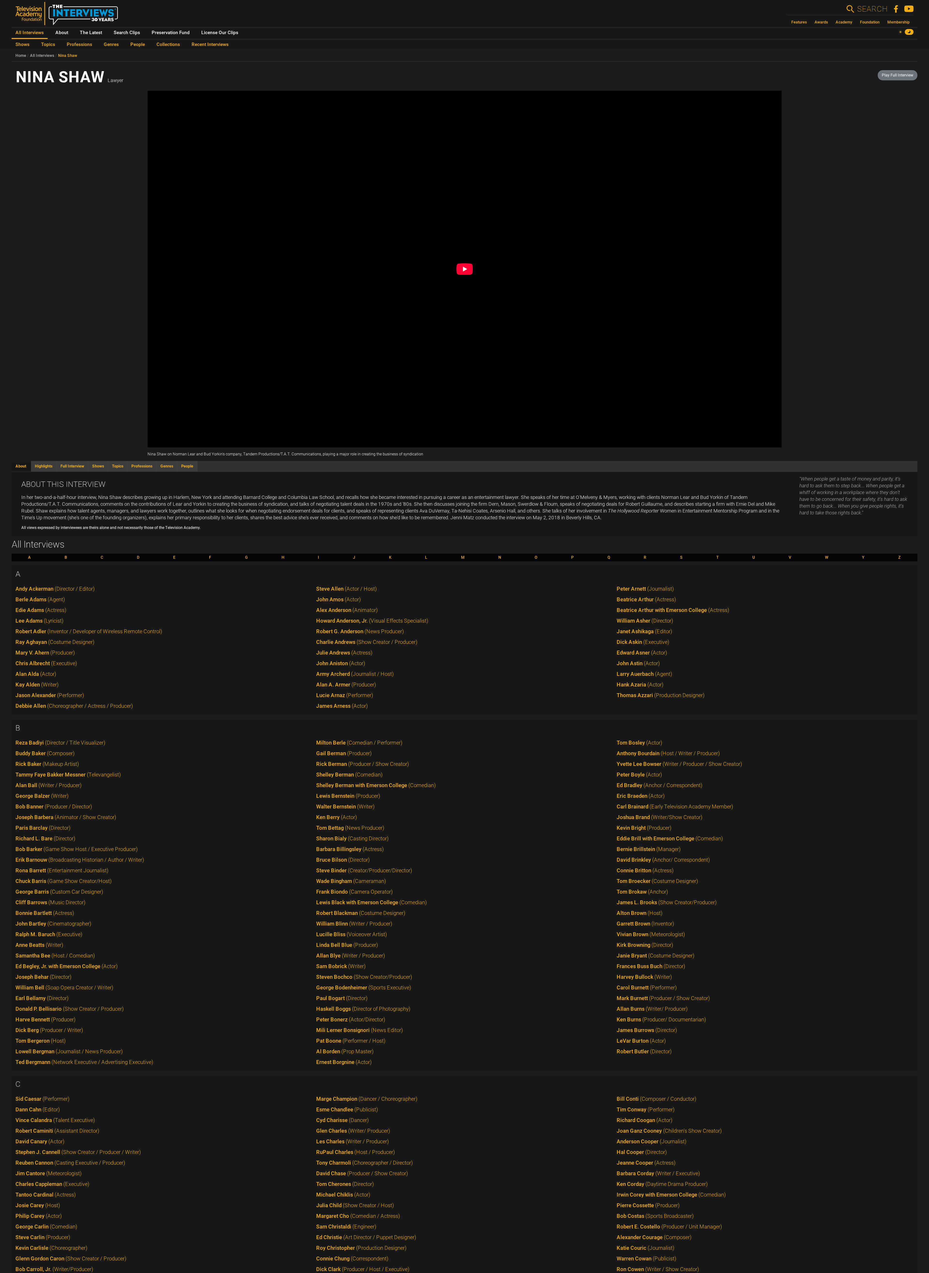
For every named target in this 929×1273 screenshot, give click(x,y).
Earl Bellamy (41, 998)
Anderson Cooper (651, 1141)
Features (799, 22)
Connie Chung (352, 1259)
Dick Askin (643, 642)
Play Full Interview (897, 75)
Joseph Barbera (65, 817)
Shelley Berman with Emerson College (376, 785)
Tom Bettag (350, 828)
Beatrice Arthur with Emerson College (673, 610)
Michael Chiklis (343, 1195)
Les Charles (352, 1141)
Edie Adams (40, 610)
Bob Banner (53, 807)
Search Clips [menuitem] (127, 32)
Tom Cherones (345, 1184)
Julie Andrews (344, 653)
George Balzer (41, 796)
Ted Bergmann (84, 1062)
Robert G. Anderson (360, 631)
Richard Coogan (644, 1120)
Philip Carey (38, 1216)
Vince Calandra (55, 1120)
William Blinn (354, 924)
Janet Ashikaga (644, 631)
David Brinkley (663, 860)
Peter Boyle (639, 775)
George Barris (59, 892)
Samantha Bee (55, 956)
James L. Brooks (667, 902)
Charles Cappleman (52, 1184)
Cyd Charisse (342, 1120)
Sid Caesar (42, 1099)
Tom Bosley (639, 743)
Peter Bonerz (350, 1020)
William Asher (645, 621)
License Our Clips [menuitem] (219, 32)
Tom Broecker (657, 881)
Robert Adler (88, 631)
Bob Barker (76, 849)
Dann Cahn (37, 1110)
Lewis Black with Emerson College (371, 902)
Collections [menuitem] (168, 44)
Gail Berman (344, 753)
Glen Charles (353, 1131)
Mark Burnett (663, 998)
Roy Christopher (361, 1248)
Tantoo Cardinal (45, 1195)
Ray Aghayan (54, 642)
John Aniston (340, 663)
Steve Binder (364, 870)
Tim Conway (645, 1110)
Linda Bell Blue (347, 945)
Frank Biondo (354, 892)
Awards (821, 22)
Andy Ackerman (55, 589)
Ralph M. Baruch (48, 934)
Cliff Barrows (50, 902)
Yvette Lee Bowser (679, 764)
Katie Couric (645, 1248)
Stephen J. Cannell (78, 1152)
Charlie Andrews (366, 642)
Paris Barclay (42, 828)
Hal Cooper (642, 1152)
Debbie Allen (74, 706)
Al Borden (345, 1051)
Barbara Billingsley (350, 849)
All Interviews (42, 55)
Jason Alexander (49, 695)
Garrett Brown (645, 924)
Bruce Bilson (343, 860)
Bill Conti (656, 1099)
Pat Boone (350, 1041)
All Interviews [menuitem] (29, 32)
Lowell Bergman (69, 1051)
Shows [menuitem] (22, 44)
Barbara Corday (658, 1173)
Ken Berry (336, 817)
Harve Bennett (45, 1020)
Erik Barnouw (79, 860)
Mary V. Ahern (45, 653)
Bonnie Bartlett (44, 913)
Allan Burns (652, 1009)
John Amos (338, 599)
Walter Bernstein (345, 807)
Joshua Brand (659, 817)
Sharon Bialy (352, 839)
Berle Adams (40, 599)
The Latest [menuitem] (91, 32)
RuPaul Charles (355, 1152)
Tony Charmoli (364, 1163)
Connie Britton (645, 870)
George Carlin (46, 1227)
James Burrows (647, 1030)
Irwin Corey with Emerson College (671, 1195)
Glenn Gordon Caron (70, 1259)
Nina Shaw (67, 55)
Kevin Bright (644, 828)
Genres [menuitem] (111, 44)
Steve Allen (346, 589)
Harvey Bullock (644, 977)
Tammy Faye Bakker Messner (68, 775)
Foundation (870, 22)
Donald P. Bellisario (69, 1009)
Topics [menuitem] (48, 44)
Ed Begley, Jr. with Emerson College (66, 966)
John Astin (638, 663)
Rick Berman (362, 764)
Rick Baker (47, 764)
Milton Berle (359, 743)
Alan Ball (48, 785)
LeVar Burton (641, 1041)
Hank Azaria (640, 685)
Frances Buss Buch (651, 966)
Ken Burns (661, 1020)
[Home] (68, 15)
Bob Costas (655, 1216)
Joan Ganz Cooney (669, 1131)
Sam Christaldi (346, 1227)
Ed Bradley (659, 785)
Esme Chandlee (347, 1110)
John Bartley (53, 924)
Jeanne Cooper (646, 1163)
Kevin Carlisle (51, 1248)
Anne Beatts (39, 945)
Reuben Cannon (70, 1163)
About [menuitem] (61, 32)
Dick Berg (49, 1030)
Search (872, 9)
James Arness (342, 706)
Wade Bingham (351, 881)
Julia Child (355, 1205)
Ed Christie (366, 1237)
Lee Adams (39, 621)
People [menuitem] (137, 44)
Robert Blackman (360, 913)
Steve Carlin (42, 1237)
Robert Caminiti (57, 1131)
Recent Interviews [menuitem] (210, 44)
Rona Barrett (61, 870)
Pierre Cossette (648, 1205)
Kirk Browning (645, 945)
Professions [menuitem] (79, 44)
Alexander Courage (654, 1237)
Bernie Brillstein (649, 849)
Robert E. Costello (669, 1227)
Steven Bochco (364, 977)
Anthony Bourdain (668, 753)
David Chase (362, 1173)
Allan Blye (350, 956)
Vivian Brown (651, 934)
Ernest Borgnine (344, 1062)
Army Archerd (355, 674)
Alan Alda (35, 674)
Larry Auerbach (644, 674)
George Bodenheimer (363, 988)
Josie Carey (37, 1205)
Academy (844, 22)
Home (20, 55)
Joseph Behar (43, 977)
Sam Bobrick (341, 966)
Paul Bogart (341, 998)
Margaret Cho (358, 1216)
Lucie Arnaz (344, 695)
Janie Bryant (655, 956)
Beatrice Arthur (646, 599)
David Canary (39, 1141)
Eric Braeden (641, 796)
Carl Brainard (675, 807)
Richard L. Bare (45, 839)
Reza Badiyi (60, 743)
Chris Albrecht (46, 663)
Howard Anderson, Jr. (372, 621)
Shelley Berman (349, 775)
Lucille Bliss (351, 934)
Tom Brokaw (642, 892)
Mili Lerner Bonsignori (359, 1030)
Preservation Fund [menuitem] (171, 32)
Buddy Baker (45, 753)
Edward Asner (642, 653)
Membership (898, 22)
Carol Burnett (647, 988)
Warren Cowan (646, 1259)
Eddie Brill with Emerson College (670, 839)
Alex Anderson (347, 610)
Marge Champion (366, 1099)
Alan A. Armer (346, 685)
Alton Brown (639, 913)
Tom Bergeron (40, 1041)
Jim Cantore (48, 1173)
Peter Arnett (645, 589)
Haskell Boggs (363, 1009)
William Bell (64, 988)
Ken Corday (662, 1184)
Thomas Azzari (660, 695)
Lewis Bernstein (348, 796)
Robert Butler (644, 1051)
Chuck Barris (63, 881)
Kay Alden (37, 685)
